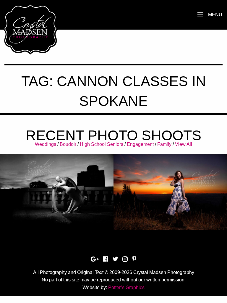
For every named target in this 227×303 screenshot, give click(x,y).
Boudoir (68, 144)
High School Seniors (101, 144)
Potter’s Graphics (126, 287)
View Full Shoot (57, 188)
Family (164, 144)
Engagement (140, 144)
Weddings (45, 144)
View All (183, 144)
